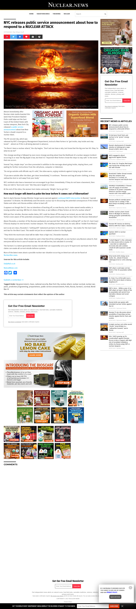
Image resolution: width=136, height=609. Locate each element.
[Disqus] (51, 494)
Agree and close (115, 597)
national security (41, 284)
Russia (72, 287)
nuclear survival (79, 284)
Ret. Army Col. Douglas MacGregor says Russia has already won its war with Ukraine (120, 165)
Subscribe (114, 606)
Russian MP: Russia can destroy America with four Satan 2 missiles (120, 225)
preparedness (34, 287)
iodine (31, 14)
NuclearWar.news (10, 255)
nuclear (67, 14)
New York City (54, 284)
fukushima (56, 14)
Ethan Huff (20, 32)
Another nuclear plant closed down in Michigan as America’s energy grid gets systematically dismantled (119, 215)
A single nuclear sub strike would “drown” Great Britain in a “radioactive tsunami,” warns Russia (120, 327)
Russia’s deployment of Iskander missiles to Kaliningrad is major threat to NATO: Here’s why (120, 147)
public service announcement (52, 287)
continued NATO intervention (69, 198)
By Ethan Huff (119, 131)
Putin (67, 287)
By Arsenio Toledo (121, 169)
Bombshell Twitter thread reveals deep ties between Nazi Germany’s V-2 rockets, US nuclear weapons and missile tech (120, 176)
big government (22, 284)
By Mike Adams (120, 252)
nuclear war (90, 284)
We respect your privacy (57, 596)
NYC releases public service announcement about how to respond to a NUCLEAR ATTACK (119, 127)
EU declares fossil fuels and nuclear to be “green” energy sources (119, 137)
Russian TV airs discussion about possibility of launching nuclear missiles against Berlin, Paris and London (120, 315)
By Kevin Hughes (121, 228)
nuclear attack (66, 284)
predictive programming (18, 287)
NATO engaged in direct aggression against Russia (117, 156)
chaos (32, 284)
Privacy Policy (68, 601)
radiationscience (43, 14)
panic (6, 287)
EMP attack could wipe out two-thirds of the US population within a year (120, 270)
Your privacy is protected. (14, 321)
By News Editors (121, 159)
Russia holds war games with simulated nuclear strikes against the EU (120, 304)
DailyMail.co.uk (9, 264)
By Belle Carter (120, 284)
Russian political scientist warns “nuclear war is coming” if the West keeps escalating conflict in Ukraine (120, 202)
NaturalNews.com (11, 268)
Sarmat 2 (79, 287)
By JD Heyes (120, 151)
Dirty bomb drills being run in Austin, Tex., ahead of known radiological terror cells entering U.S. (120, 259)
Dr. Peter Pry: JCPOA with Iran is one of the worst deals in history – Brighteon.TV (120, 280)
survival (87, 287)
